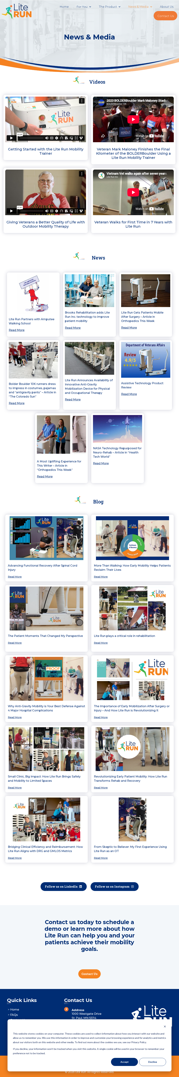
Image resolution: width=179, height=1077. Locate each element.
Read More (129, 327)
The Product (108, 6)
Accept (124, 1061)
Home (64, 6)
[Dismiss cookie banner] (165, 1027)
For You (82, 6)
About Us (166, 6)
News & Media (138, 6)
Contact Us (165, 16)
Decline (152, 1061)
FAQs (14, 1015)
